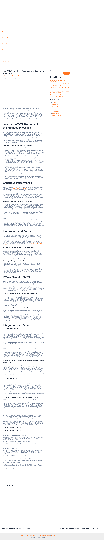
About (3, 49)
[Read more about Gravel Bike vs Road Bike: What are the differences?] (30, 526)
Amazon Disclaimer (24, 535)
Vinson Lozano (23, 78)
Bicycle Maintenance (7, 43)
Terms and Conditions (41, 535)
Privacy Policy (5, 61)
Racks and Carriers (56, 115)
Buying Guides (5, 37)
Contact (4, 55)
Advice (3, 31)
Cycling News (55, 113)
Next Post (3, 478)
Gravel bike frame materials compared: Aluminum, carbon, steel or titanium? (79, 528)
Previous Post (3, 477)
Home (3, 25)
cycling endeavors (14, 320)
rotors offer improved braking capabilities (19, 188)
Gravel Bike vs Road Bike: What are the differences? (16, 528)
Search (51, 70)
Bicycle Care (55, 104)
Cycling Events (55, 111)
